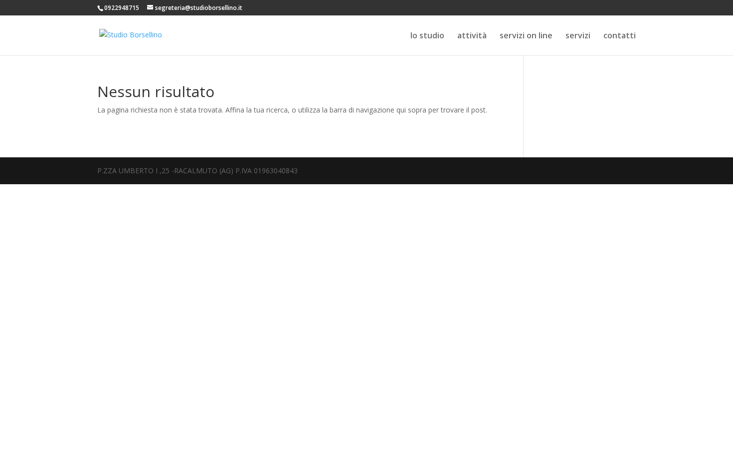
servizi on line (526, 36)
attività (472, 36)
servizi (577, 36)
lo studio (427, 36)
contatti (619, 36)
